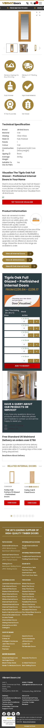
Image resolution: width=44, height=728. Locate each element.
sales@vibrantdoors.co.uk (32, 684)
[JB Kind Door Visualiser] (22, 197)
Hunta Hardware (28, 638)
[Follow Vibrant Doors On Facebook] (4, 715)
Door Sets (26, 564)
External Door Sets (29, 572)
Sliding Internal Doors (10, 622)
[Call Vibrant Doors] (27, 3)
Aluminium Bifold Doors (11, 551)
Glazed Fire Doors (29, 591)
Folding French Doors (30, 559)
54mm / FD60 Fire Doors (31, 607)
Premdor (5, 649)
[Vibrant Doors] (13, 3)
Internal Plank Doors (9, 609)
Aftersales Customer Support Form (10, 707)
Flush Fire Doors (28, 596)
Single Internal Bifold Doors (30, 547)
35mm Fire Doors (28, 604)
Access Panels (7, 617)
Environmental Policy (30, 698)
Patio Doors (7, 542)
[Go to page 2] (14, 516)
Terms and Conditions (10, 702)
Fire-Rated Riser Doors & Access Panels (31, 613)
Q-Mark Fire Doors (29, 663)
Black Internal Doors (9, 594)
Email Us (13, 428)
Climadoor (6, 636)
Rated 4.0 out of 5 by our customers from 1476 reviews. (9, 722)
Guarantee (6, 700)
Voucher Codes (28, 702)
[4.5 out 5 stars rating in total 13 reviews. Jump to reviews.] (34, 486)
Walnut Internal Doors (10, 591)
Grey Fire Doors (28, 589)
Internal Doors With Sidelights (9, 626)
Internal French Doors (31, 553)
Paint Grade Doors (29, 599)
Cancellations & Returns (11, 698)
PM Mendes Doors (29, 646)
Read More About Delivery (13, 455)
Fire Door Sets (27, 570)
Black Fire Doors (28, 586)
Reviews (25, 704)
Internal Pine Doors (9, 589)
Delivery (5, 696)
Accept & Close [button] (29, 726)
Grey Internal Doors (9, 596)
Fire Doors (26, 580)
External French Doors (10, 555)
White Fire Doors (28, 583)
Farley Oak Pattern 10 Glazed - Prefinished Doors (12, 493)
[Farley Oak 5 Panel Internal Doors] (32, 477)
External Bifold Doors (10, 546)
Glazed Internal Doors (10, 604)
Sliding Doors (7, 563)
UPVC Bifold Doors (9, 548)
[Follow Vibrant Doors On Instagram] (9, 715)
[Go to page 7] (29, 516)
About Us (25, 696)
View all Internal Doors (15, 253)
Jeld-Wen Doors (8, 644)
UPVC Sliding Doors (9, 569)
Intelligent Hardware (10, 641)
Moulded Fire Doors (29, 609)
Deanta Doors (27, 636)
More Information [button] (29, 722)
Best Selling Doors (29, 665)
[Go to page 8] (32, 516)
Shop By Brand (8, 632)
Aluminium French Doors (11, 557)
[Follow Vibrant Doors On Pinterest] (14, 715)
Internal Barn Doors (9, 620)
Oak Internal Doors (9, 586)
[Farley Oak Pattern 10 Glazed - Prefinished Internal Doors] (12, 477)
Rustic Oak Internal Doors (12, 612)
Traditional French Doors (31, 556)
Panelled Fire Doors (29, 602)
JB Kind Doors (23, 130)
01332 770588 (16, 425)
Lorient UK (26, 644)
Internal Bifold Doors (31, 542)
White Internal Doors (10, 599)
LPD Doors (6, 646)
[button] (38, 13)
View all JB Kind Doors (15, 260)
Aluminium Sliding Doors (11, 566)
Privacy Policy (7, 704)
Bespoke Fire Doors (29, 658)
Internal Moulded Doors (11, 615)
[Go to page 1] (11, 516)
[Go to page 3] (17, 516)
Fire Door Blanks (28, 594)
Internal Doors (8, 580)
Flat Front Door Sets (29, 575)
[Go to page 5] (23, 516)
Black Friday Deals (9, 663)
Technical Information (30, 700)
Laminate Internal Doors (11, 583)
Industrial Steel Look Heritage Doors (10, 659)
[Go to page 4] (20, 516)
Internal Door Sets (29, 567)
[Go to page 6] (26, 516)
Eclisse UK (6, 638)
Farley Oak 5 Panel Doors (29, 491)
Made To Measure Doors (11, 665)
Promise (16, 8)
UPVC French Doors (9, 560)
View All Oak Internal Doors (17, 266)
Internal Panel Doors (10, 607)
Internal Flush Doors (9, 602)
